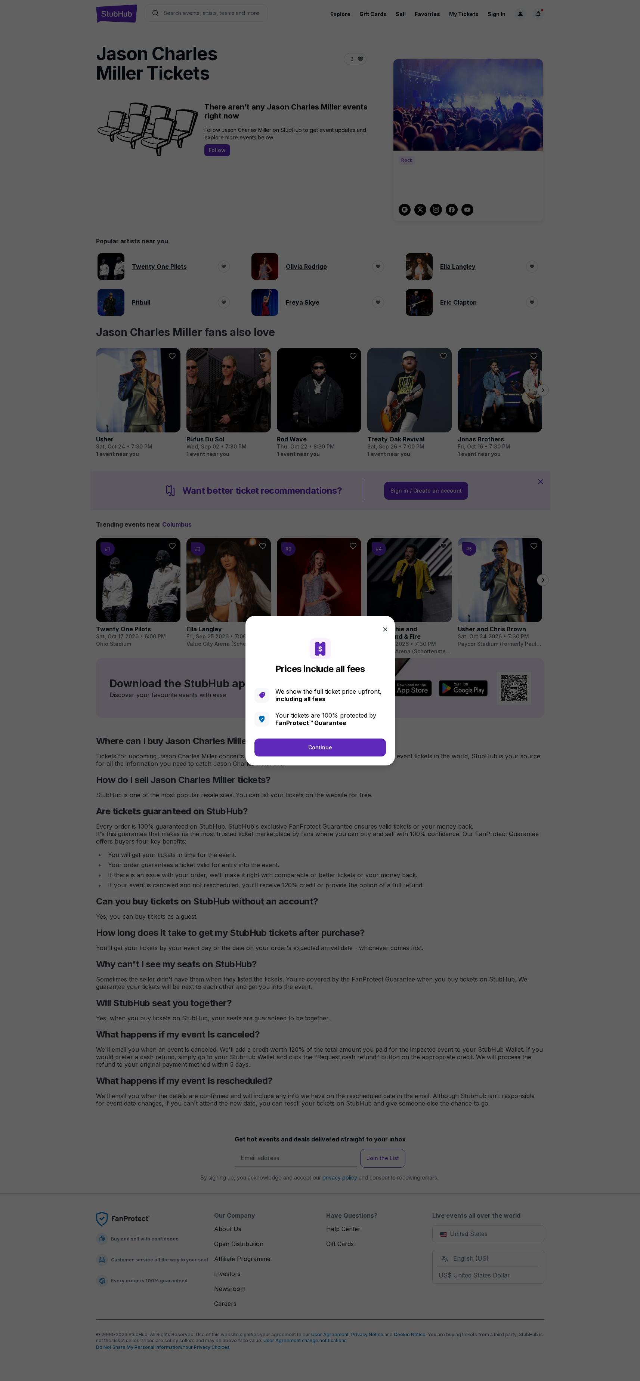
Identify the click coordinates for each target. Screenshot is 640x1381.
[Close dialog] (385, 629)
